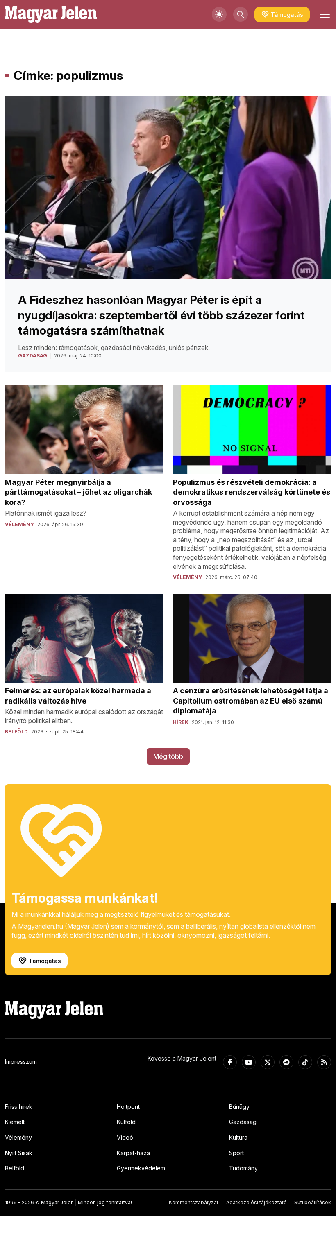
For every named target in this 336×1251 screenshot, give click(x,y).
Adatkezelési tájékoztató (256, 1202)
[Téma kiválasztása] (219, 14)
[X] (268, 1062)
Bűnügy (239, 1106)
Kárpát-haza (133, 1152)
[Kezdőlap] (51, 14)
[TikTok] (305, 1062)
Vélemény (18, 1137)
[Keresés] (240, 14)
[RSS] (324, 1062)
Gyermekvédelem (141, 1168)
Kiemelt (15, 1121)
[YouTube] (249, 1062)
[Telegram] (286, 1062)
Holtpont (128, 1106)
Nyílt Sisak (18, 1152)
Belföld (14, 1168)
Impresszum (21, 1061)
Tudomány (243, 1168)
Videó (125, 1137)
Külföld (126, 1121)
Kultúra (238, 1137)
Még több (168, 756)
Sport (236, 1152)
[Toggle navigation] (323, 14)
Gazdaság (243, 1121)
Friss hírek (18, 1106)
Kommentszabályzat (193, 1202)
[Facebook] (230, 1062)
